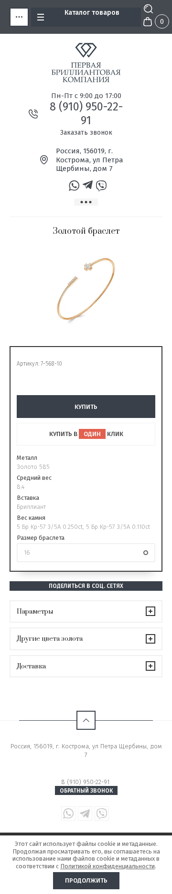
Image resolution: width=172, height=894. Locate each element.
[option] (86, 289)
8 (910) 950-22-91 (86, 113)
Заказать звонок (86, 133)
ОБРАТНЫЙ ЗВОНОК (86, 790)
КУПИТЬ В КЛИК (86, 433)
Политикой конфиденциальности (107, 866)
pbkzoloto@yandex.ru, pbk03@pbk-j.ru (86, 763)
